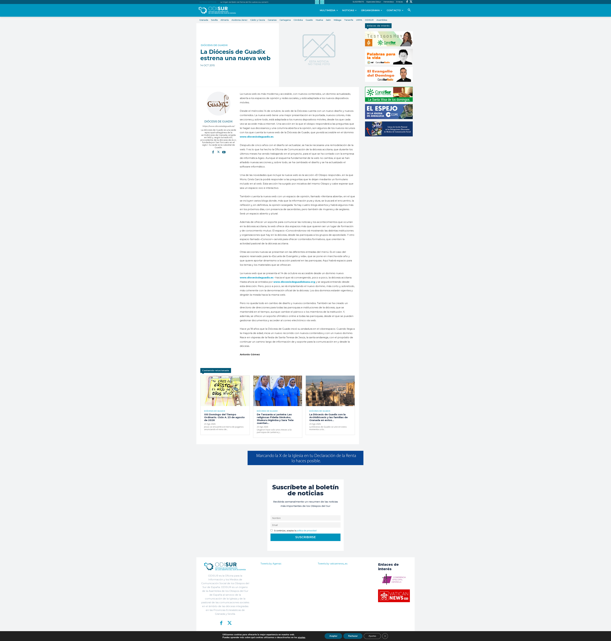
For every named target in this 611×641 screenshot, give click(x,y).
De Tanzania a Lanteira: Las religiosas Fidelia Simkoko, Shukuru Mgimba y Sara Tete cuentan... (275, 419)
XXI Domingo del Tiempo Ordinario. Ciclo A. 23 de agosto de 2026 (224, 417)
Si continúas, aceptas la (295, 530)
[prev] (317, 2)
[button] (409, 10)
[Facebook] (407, 2)
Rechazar (353, 635)
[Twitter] (411, 2)
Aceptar (333, 635)
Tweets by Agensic (270, 563)
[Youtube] (223, 152)
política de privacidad (306, 530)
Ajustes (372, 635)
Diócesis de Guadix (214, 45)
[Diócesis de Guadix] (218, 104)
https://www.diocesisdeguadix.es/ (218, 126)
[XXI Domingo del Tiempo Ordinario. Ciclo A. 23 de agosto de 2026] (225, 391)
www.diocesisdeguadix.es (257, 277)
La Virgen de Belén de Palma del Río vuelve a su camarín (244, 2)
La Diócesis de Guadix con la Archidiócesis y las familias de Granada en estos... (328, 417)
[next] (322, 2)
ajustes (301, 637)
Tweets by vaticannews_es (332, 563)
